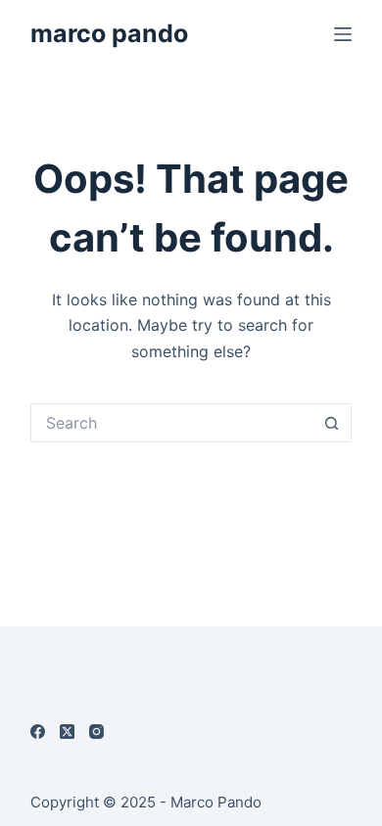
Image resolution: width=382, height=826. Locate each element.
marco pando (109, 33)
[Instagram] (96, 731)
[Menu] (343, 34)
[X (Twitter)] (67, 731)
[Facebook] (37, 731)
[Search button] (332, 422)
